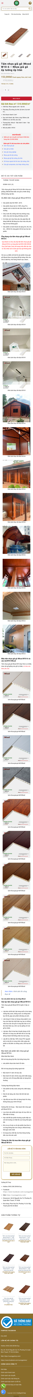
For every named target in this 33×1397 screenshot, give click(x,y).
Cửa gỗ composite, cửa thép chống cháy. (16, 164)
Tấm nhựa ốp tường (16, 14)
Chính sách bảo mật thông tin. (10, 1378)
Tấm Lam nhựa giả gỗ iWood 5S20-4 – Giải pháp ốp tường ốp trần (24, 1268)
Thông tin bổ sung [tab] (11, 180)
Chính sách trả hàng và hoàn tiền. (11, 1385)
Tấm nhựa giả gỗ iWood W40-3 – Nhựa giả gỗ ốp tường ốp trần (8, 1301)
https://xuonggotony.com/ (16, 1195)
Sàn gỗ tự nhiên (9, 149)
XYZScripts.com (23, 1396)
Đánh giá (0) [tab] (8, 184)
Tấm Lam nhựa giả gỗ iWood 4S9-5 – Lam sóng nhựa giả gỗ (8, 1268)
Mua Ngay (16, 98)
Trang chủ (6, 14)
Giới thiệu (4, 1369)
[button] (2, 3)
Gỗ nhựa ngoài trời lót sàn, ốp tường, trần (16, 161)
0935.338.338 (24, 244)
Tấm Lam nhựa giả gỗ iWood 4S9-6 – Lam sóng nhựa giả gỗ (25, 1300)
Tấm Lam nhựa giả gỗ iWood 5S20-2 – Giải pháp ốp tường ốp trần (8, 1237)
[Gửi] (29, 8)
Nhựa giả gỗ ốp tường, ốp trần (13, 158)
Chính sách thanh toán (8, 1372)
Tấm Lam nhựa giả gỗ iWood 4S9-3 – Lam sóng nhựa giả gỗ (25, 1237)
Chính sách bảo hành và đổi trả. (11, 1381)
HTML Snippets (9, 1396)
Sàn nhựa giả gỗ (9, 146)
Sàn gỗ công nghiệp (10, 152)
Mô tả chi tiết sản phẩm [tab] (12, 176)
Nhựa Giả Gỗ (25, 14)
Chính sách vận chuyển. (8, 1375)
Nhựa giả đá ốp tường (11, 155)
